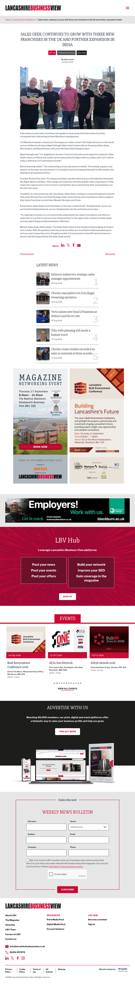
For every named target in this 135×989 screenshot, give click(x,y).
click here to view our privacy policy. (65, 866)
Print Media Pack (55, 919)
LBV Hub (52, 52)
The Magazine (12, 920)
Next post (110, 254)
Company (32, 847)
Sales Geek (81, 52)
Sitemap (61, 969)
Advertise (10, 925)
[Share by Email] (79, 245)
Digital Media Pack (56, 924)
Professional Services (66, 52)
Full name (32, 821)
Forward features (55, 929)
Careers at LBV (13, 934)
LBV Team (10, 929)
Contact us (10, 939)
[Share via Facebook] (73, 245)
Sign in (91, 924)
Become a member (97, 919)
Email (72, 834)
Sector (73, 821)
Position (31, 834)
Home (8, 20)
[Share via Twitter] (68, 245)
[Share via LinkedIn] (62, 245)
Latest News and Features (25, 20)
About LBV (10, 915)
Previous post (27, 254)
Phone (73, 847)
